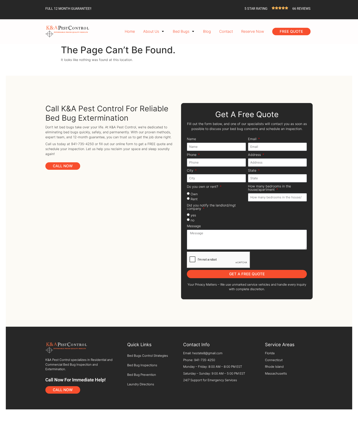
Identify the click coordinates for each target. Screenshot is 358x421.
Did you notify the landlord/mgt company (211, 207)
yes (193, 215)
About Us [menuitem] (151, 31)
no (192, 220)
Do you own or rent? (203, 187)
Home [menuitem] (130, 31)
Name (191, 139)
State (252, 170)
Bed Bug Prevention (141, 375)
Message (194, 226)
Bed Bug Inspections (142, 365)
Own (194, 194)
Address (255, 155)
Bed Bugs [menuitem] (181, 31)
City (190, 170)
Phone (192, 155)
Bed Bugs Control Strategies (147, 356)
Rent (194, 199)
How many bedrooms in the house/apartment (269, 188)
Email (253, 139)
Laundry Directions (140, 384)
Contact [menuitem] (226, 31)
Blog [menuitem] (207, 31)
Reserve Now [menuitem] (252, 31)
